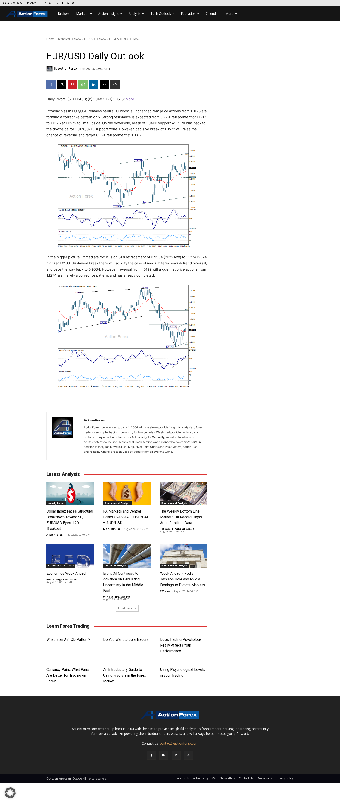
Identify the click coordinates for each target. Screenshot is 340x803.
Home (50, 39)
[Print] (115, 84)
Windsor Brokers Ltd (116, 596)
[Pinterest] (72, 84)
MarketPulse (112, 529)
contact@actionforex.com (179, 743)
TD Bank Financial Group (177, 529)
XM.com (165, 591)
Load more (125, 608)
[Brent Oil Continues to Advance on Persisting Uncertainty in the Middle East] (127, 556)
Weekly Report (56, 503)
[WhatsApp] (83, 84)
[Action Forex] (27, 13)
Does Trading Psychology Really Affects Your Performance (181, 645)
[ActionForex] (50, 69)
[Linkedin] (93, 84)
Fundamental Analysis (118, 503)
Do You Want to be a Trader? (125, 639)
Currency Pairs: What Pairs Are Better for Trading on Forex (67, 675)
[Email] (104, 84)
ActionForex (67, 68)
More (130, 99)
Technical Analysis (116, 565)
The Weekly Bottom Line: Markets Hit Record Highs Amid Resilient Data (181, 517)
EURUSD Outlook (95, 39)
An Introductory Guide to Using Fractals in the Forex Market (124, 675)
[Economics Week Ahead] (70, 556)
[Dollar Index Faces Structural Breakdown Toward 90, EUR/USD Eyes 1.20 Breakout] (70, 494)
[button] (10, 793)
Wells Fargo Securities (61, 579)
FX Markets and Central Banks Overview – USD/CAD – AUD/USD (126, 517)
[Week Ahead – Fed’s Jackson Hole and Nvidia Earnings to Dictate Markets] (183, 556)
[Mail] (163, 755)
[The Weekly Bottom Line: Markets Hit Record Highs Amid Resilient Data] (183, 494)
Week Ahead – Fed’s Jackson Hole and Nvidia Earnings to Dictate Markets (182, 579)
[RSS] (68, 3)
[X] (73, 3)
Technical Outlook (69, 39)
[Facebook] (62, 3)
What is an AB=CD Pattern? (68, 639)
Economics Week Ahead (66, 573)
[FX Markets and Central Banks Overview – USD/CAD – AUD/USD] (127, 494)
